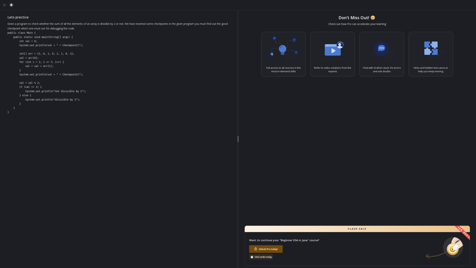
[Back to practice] (4, 5)
